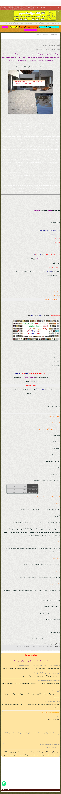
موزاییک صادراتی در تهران (56, 12)
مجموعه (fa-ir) (47, 644)
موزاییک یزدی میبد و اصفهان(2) (55, 8)
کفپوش (29, 254)
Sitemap (45, 12)
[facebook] (1, 790)
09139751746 (57, 291)
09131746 (57, 242)
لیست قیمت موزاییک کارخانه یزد (29, 27)
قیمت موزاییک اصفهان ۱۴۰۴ (33, 8)
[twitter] (3, 790)
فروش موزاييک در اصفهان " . (52, 719)
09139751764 (57, 295)
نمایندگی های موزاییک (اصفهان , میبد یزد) (19, 8)
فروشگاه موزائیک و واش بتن (43, 8)
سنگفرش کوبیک (14, 27)
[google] (5, 790)
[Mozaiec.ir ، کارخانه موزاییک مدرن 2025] (35, 21)
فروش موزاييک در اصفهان (52, 752)
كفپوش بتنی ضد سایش (7, 8)
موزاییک (47, 254)
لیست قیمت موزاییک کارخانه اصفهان (49, 27)
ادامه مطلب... (56, 646)
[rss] (7, 790)
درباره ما (49, 12)
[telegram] (10, 790)
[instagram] (8, 790)
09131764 (57, 238)
